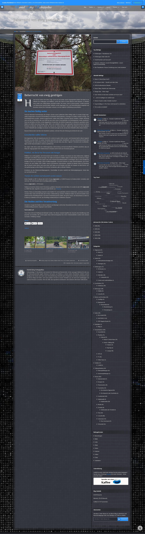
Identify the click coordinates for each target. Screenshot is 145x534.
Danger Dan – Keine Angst (102, 92)
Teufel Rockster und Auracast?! (103, 60)
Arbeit (96, 258)
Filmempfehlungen (103, 371)
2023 (96, 235)
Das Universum (105, 421)
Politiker (55, 260)
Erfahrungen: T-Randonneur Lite (103, 54)
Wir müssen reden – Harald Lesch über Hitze (106, 82)
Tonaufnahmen (99, 330)
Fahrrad (103, 337)
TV (98, 357)
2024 (96, 232)
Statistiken (97, 324)
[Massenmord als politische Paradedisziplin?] (34, 242)
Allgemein (97, 250)
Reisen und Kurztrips (100, 297)
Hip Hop (109, 348)
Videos (96, 454)
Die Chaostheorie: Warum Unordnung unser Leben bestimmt (110, 68)
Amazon (109, 474)
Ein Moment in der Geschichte (109, 393)
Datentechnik (101, 379)
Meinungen (98, 289)
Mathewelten (104, 402)
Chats (96, 458)
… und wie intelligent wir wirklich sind (104, 98)
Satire (96, 313)
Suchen (95, 38)
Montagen (100, 264)
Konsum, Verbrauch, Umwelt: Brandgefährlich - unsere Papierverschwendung (108, 63)
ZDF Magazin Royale (103, 321)
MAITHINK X (101, 318)
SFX (99, 354)
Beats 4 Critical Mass (109, 340)
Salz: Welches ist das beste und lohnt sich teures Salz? (108, 95)
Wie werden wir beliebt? (101, 107)
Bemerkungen (98, 436)
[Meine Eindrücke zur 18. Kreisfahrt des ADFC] (78, 242)
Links (96, 442)
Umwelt (100, 294)
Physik (99, 405)
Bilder (96, 439)
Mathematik (101, 399)
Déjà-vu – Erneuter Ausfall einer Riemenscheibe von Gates (111, 119)
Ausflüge (100, 299)
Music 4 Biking (108, 343)
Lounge (109, 351)
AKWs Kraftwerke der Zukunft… (103, 85)
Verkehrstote (72, 260)
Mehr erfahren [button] (120, 2)
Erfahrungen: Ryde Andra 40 (102, 57)
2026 (96, 226)
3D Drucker (101, 269)
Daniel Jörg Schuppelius (32, 260)
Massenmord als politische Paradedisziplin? (34, 249)
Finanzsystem (101, 385)
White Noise (101, 360)
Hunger (46, 260)
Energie (100, 382)
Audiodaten (98, 461)
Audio (99, 272)
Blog (85, 7)
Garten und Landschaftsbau (105, 280)
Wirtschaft (100, 424)
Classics (109, 345)
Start (17, 31)
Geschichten (22, 31)
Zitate (96, 445)
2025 (96, 229)
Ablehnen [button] (128, 2)
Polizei (59, 260)
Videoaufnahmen (99, 368)
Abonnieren (124, 519)
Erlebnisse (100, 286)
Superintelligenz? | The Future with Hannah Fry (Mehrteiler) (110, 104)
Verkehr (67, 260)
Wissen (97, 377)
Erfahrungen (98, 267)
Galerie (108, 7)
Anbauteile (104, 277)
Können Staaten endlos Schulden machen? (106, 101)
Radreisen (100, 302)
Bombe (42, 260)
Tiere (99, 413)
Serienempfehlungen (103, 374)
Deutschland (104, 305)
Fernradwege (107, 310)
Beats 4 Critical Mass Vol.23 (102, 79)
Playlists (100, 335)
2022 (96, 238)
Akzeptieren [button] (138, 2)
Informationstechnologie (104, 261)
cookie (2, 7)
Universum (101, 419)
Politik (86, 260)
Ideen (99, 252)
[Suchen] (130, 7)
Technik (100, 408)
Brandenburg (107, 307)
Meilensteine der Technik (107, 410)
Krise (49, 260)
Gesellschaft (101, 396)
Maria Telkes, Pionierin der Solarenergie (105, 89)
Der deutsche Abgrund (107, 390)
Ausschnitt (100, 332)
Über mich (124, 7)
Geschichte (101, 388)
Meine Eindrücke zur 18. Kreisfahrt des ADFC (78, 249)
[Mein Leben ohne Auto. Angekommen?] (56, 242)
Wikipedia (58, 189)
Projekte (115, 7)
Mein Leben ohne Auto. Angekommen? (55, 249)
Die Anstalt (101, 315)
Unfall (99, 365)
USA (65, 260)
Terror (62, 260)
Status (96, 448)
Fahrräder (100, 275)
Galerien (97, 451)
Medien (52, 260)
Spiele (99, 255)
